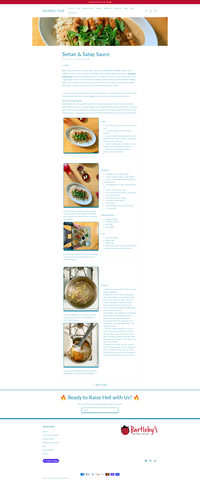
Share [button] (67, 65)
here (92, 96)
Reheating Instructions (50, 442)
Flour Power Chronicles (51, 435)
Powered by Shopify (63, 478)
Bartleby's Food (52, 478)
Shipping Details (48, 439)
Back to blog (101, 385)
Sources (45, 453)
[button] (146, 10)
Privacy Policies (48, 450)
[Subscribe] (116, 410)
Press (44, 446)
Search (45, 431)
